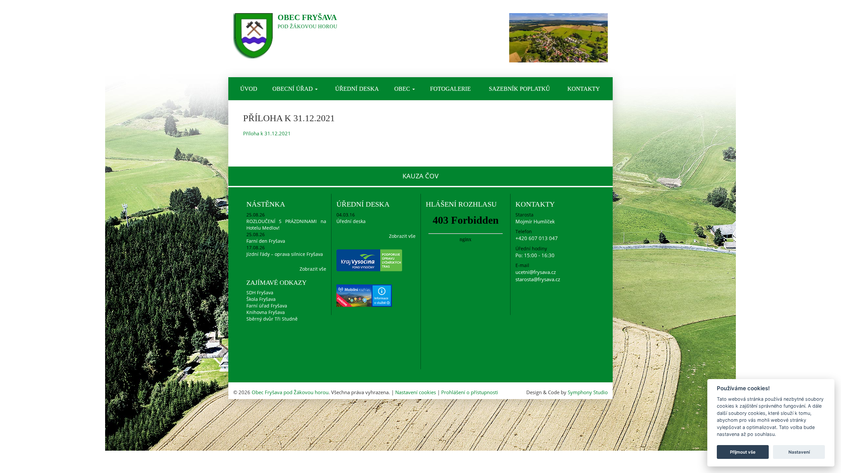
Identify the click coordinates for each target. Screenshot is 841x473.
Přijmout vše (743, 452)
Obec (403, 88)
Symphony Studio (588, 392)
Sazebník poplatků (519, 88)
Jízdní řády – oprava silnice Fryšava (284, 254)
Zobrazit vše (313, 269)
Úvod (248, 88)
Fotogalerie (450, 88)
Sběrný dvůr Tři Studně (272, 319)
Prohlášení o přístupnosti (469, 392)
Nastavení (799, 452)
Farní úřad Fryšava (266, 306)
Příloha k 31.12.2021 (267, 133)
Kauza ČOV (420, 175)
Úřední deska (357, 88)
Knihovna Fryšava (265, 312)
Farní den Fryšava (265, 241)
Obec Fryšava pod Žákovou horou (290, 392)
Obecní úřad (293, 88)
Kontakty (583, 88)
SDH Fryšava (259, 292)
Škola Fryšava (261, 299)
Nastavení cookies (415, 392)
